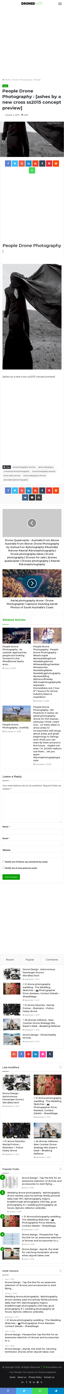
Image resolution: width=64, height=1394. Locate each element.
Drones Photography (22, 79)
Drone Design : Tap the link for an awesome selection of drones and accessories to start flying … (42, 1180)
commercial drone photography (16, 471)
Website (6, 850)
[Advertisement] (32, 43)
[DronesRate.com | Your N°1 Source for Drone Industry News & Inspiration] (32, 4)
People (37, 79)
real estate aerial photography (16, 480)
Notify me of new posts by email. (21, 868)
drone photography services (43, 471)
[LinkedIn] (35, 1054)
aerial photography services (24, 467)
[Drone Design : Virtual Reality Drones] (11, 1039)
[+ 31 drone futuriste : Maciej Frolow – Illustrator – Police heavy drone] (11, 1009)
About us (22, 1377)
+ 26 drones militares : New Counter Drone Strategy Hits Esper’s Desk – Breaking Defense (41, 1023)
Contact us (49, 1377)
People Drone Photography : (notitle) (15, 726)
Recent (10, 959)
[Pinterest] (28, 1054)
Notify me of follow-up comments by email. (26, 862)
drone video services (12, 475)
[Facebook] (21, 1054)
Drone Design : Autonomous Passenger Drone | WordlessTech (39, 972)
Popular (30, 959)
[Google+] (14, 1054)
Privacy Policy (35, 1377)
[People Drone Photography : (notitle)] (16, 714)
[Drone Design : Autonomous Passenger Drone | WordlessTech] (11, 974)
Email (6, 838)
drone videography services (34, 475)
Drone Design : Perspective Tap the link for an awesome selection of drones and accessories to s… (41, 1237)
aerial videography (45, 467)
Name (6, 826)
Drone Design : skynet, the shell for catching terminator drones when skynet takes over (40, 1252)
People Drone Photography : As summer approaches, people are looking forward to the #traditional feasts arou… (14, 655)
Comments (52, 959)
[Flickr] (43, 1054)
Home (7, 79)
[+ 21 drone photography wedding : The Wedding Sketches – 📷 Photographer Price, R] (11, 989)
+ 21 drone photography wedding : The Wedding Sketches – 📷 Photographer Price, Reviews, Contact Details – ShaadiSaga (41, 990)
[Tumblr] (50, 1054)
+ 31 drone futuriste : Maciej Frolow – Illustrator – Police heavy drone (38, 1008)
